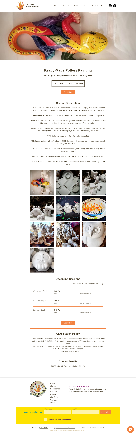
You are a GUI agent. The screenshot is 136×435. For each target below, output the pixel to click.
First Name (48, 409)
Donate (53, 394)
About (52, 402)
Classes (53, 386)
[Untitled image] (42, 182)
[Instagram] (110, 5)
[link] (68, 92)
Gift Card (53, 391)
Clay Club (54, 397)
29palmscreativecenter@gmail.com (64, 428)
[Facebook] (114, 5)
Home (52, 383)
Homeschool (55, 389)
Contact (53, 400)
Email (74, 409)
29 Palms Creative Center (33, 6)
